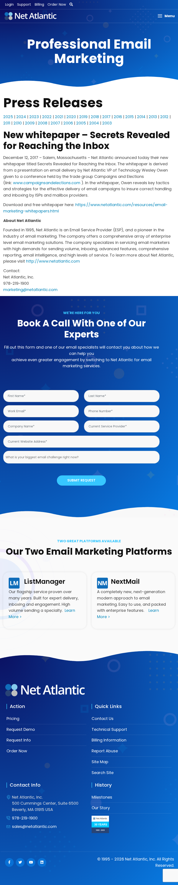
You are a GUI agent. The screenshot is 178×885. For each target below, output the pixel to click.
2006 (68, 123)
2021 (59, 116)
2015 (129, 116)
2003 (107, 123)
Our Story (101, 808)
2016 (118, 116)
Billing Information (109, 740)
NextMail (125, 581)
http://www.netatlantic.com (53, 261)
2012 (164, 116)
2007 (55, 123)
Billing (39, 4)
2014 (141, 116)
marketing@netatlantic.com (30, 289)
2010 (17, 123)
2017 (106, 116)
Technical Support (109, 729)
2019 (83, 116)
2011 (6, 123)
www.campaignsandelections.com (46, 182)
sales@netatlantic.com (34, 826)
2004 (94, 123)
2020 (71, 116)
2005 (81, 123)
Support (24, 4)
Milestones (102, 797)
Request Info (19, 740)
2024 (21, 116)
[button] (166, 16)
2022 (47, 116)
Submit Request (81, 480)
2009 (30, 123)
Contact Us (103, 718)
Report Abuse (105, 751)
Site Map (100, 761)
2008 (42, 123)
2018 (95, 116)
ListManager (44, 581)
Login (9, 4)
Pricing (13, 718)
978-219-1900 (25, 818)
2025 (8, 116)
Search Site (103, 772)
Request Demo (21, 729)
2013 (153, 116)
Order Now (57, 4)
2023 (34, 116)
